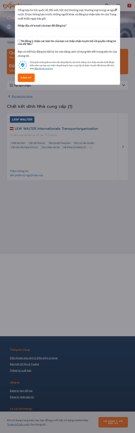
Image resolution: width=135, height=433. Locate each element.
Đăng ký (26, 77)
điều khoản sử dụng (43, 68)
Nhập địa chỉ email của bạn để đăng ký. (42, 25)
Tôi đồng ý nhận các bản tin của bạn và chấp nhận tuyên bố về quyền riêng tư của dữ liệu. (67, 42)
